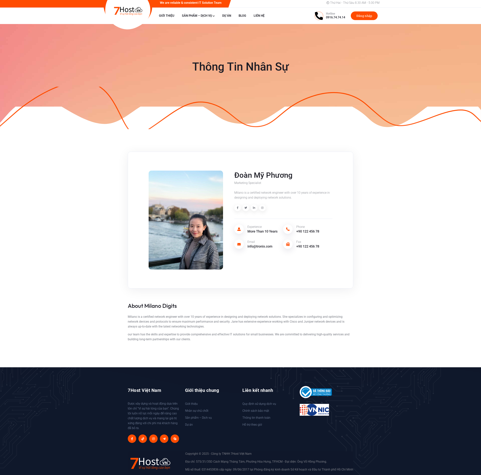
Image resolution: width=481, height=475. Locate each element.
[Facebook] (132, 438)
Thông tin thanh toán (256, 417)
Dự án (226, 15)
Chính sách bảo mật (255, 411)
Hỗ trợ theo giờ (252, 424)
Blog (242, 15)
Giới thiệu (166, 15)
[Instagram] (153, 438)
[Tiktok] (142, 438)
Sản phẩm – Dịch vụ (197, 15)
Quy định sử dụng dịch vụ (259, 404)
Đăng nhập (364, 16)
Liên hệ (259, 15)
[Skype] (175, 438)
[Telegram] (164, 438)
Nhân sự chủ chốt (196, 411)
